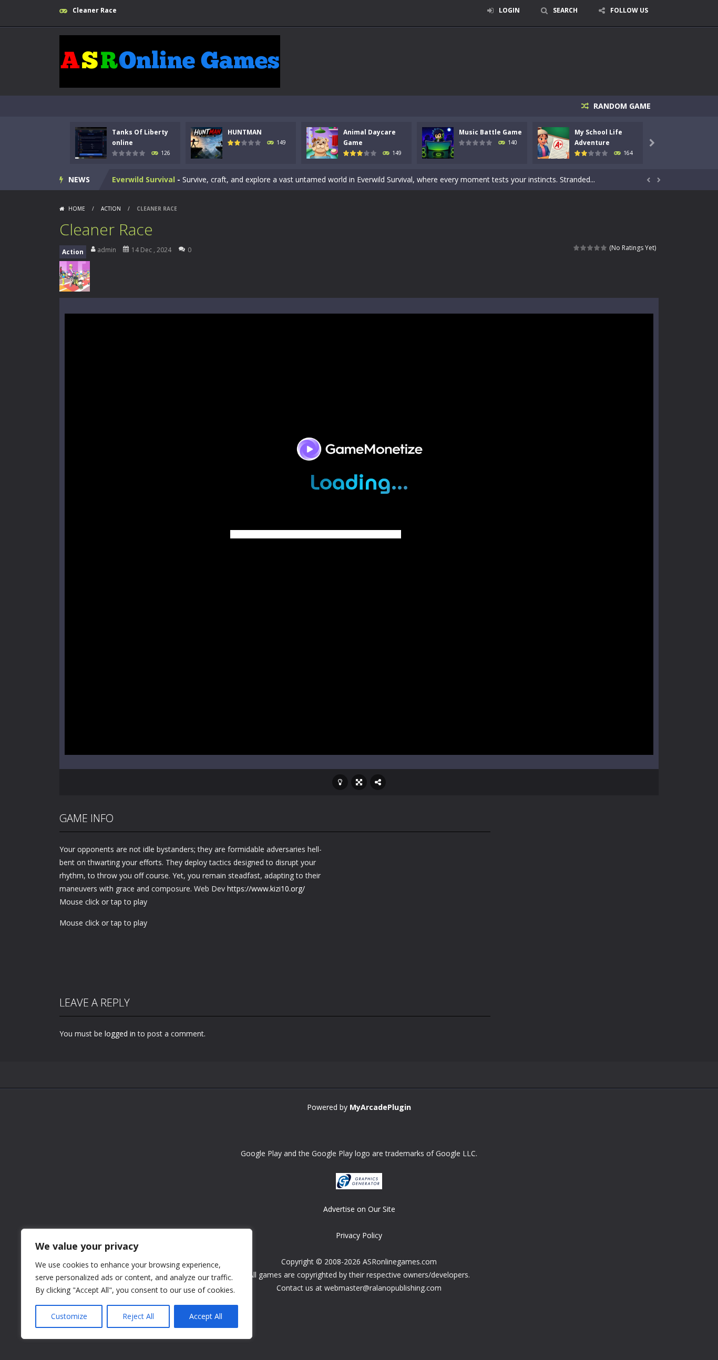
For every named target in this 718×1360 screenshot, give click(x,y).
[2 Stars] (583, 248)
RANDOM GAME (621, 106)
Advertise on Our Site (359, 1209)
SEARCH (565, 10)
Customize (69, 1316)
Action (111, 208)
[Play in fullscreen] (359, 782)
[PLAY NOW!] (91, 142)
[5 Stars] (604, 248)
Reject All (138, 1316)
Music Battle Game (490, 132)
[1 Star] (576, 248)
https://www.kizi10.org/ (266, 889)
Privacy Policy (359, 1235)
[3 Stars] (590, 248)
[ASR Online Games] (169, 61)
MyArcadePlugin (380, 1107)
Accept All (205, 1316)
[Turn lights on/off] (340, 782)
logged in (120, 1034)
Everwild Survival (143, 179)
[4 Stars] (597, 248)
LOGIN (509, 10)
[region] (136, 1284)
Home (77, 208)
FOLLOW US (629, 10)
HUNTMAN (245, 132)
